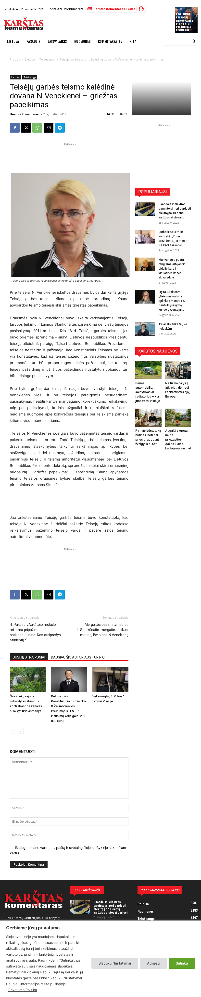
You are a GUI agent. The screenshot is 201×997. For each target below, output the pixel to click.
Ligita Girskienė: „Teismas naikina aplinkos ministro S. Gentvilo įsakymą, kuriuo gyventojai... (172, 300)
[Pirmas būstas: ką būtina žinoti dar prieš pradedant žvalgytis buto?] (148, 418)
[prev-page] (13, 731)
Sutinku (182, 963)
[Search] (193, 41)
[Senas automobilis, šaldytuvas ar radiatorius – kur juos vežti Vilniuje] (148, 370)
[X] (26, 128)
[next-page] (21, 731)
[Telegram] (60, 128)
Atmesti (153, 963)
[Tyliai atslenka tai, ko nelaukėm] (145, 329)
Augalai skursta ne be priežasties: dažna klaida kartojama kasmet (178, 439)
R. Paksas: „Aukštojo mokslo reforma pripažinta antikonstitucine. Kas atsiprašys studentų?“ (35, 632)
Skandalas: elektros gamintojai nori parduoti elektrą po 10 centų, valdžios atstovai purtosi (110, 907)
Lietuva (15, 77)
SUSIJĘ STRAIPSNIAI (29, 657)
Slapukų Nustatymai (115, 963)
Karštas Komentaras (24, 114)
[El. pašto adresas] (48, 128)
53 (125, 114)
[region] (100, 958)
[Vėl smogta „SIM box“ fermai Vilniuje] (110, 679)
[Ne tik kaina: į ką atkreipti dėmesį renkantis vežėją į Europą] (178, 370)
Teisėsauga (30, 77)
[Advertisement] (104, 24)
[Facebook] (15, 128)
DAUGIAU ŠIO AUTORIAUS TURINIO (78, 657)
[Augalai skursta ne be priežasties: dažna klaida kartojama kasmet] (178, 418)
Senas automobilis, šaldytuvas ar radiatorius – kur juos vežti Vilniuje (147, 392)
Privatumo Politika (22, 990)
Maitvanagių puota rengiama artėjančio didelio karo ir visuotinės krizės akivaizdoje (172, 268)
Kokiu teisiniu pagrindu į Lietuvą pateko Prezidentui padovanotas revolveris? (184, 22)
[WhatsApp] (37, 128)
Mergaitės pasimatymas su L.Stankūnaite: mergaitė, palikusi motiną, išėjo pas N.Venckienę (102, 629)
